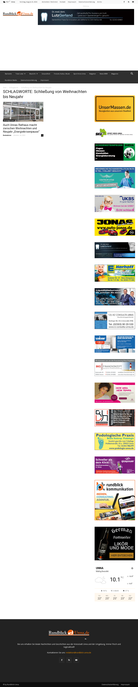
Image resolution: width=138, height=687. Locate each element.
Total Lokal (19, 74)
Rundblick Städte (11, 80)
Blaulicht (32, 74)
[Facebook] (124, 2)
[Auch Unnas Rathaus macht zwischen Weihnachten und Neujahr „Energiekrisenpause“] (23, 112)
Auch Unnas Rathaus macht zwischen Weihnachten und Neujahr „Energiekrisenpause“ (21, 128)
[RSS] (129, 2)
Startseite (8, 74)
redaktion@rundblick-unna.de (78, 652)
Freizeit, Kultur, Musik (62, 74)
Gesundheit (46, 74)
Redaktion (7, 135)
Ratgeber (92, 74)
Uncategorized (9, 120)
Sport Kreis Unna (79, 74)
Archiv (99, 2)
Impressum (72, 2)
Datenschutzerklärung (87, 2)
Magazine (114, 74)
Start (4, 87)
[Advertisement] (69, 50)
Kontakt (62, 2)
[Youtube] (133, 2)
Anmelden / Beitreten (50, 2)
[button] (132, 74)
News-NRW (104, 74)
